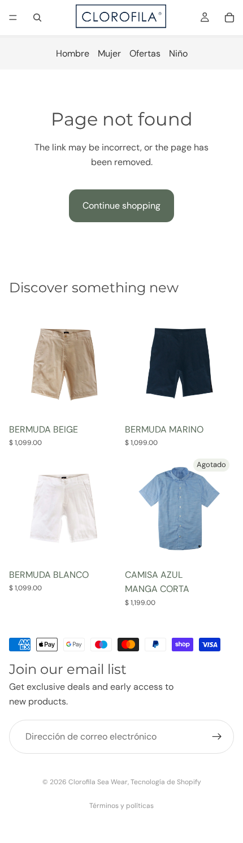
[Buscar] (37, 17)
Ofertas (144, 53)
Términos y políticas (121, 805)
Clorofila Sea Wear (98, 781)
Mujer (109, 53)
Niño (178, 53)
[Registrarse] (217, 737)
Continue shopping (121, 205)
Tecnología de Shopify (166, 781)
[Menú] (13, 18)
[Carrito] (229, 17)
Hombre (72, 53)
